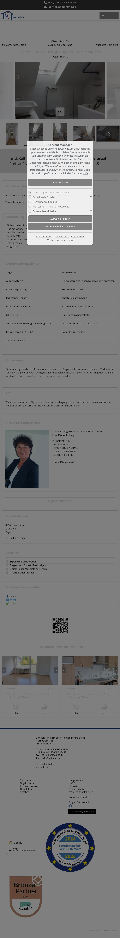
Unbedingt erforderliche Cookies (51, 192)
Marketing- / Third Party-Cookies (51, 206)
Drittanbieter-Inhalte (44, 211)
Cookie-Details (44, 236)
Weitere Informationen (60, 240)
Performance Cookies (45, 202)
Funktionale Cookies (44, 197)
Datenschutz (62, 236)
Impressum (77, 236)
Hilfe (85, 173)
